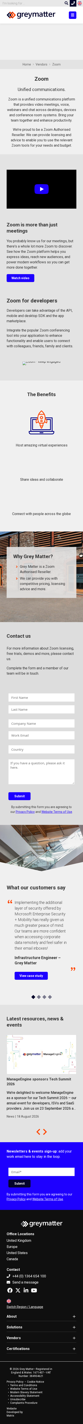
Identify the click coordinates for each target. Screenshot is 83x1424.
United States (17, 1253)
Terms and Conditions (23, 1385)
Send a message (25, 1282)
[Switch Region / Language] (79, 3)
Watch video (20, 278)
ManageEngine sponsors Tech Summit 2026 (39, 1081)
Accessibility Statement (24, 1395)
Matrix (10, 1415)
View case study (31, 976)
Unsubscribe (17, 1399)
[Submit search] (66, 3)
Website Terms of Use (56, 812)
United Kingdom (19, 1240)
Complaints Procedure (23, 1402)
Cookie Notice (35, 1381)
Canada (12, 1259)
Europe (12, 1247)
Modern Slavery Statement (26, 1392)
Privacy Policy (25, 812)
